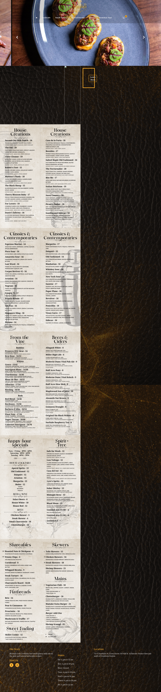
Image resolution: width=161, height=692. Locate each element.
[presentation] (17, 37)
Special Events (77, 18)
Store (91, 18)
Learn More (92, 78)
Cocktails (46, 18)
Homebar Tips (105, 18)
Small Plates (60, 18)
